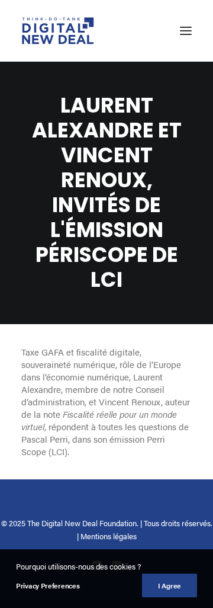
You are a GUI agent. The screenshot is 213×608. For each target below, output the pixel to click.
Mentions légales (108, 536)
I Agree (169, 585)
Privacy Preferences (47, 585)
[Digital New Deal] (58, 31)
